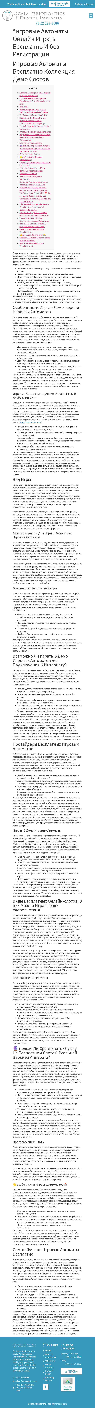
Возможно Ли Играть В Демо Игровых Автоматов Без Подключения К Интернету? (33, 120)
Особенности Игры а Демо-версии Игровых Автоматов (35, 94)
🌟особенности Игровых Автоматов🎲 (31, 158)
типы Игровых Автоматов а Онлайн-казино (32, 230)
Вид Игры (24, 106)
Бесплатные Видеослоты (31, 143)
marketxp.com (60, 1403)
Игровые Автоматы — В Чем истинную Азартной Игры (32, 169)
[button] (91, 15)
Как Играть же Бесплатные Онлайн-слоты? (32, 244)
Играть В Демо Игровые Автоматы (35, 131)
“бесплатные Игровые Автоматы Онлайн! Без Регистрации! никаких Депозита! (34, 207)
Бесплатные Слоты (28, 173)
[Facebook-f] (45, 1387)
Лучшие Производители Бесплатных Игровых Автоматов (34, 219)
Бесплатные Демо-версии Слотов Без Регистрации (35, 239)
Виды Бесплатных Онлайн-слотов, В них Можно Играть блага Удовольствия (35, 137)
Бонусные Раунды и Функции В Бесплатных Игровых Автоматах (34, 214)
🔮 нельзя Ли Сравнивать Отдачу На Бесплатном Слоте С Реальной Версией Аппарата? (35, 148)
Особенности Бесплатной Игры (34, 115)
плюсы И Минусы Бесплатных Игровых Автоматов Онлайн (33, 225)
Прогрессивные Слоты (30, 154)
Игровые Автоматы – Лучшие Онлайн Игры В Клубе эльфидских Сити (35, 101)
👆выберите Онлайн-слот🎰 (33, 235)
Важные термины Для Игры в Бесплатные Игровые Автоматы (34, 111)
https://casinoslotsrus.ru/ (30, 422)
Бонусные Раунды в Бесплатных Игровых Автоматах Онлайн (34, 183)
